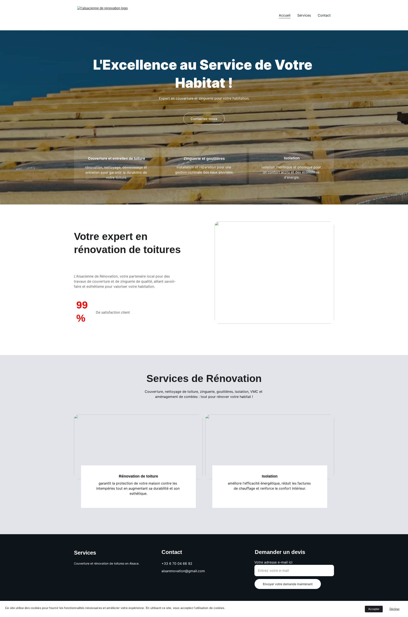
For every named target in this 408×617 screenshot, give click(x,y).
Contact (324, 15)
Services (304, 15)
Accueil (284, 15)
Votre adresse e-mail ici (273, 562)
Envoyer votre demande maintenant (288, 584)
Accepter (373, 609)
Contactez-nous (204, 119)
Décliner (395, 609)
